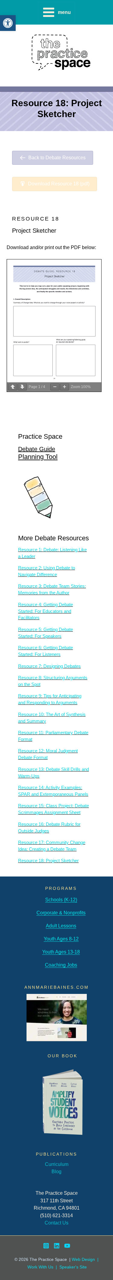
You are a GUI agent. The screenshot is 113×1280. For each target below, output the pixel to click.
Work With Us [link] (40, 1267)
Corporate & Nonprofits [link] (61, 912)
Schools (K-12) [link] (61, 899)
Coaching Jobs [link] (61, 965)
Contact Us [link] (56, 1222)
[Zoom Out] (54, 386)
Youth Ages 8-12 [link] (61, 938)
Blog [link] (56, 1171)
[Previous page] (12, 386)
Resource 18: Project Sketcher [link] (48, 860)
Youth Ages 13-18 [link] (61, 951)
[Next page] (22, 386)
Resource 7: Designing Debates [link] (49, 666)
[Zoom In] (64, 386)
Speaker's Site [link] (73, 1267)
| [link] (56, 1267)
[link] (8, 23)
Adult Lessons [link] (61, 925)
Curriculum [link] (56, 1164)
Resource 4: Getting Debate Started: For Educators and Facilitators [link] (45, 611)
